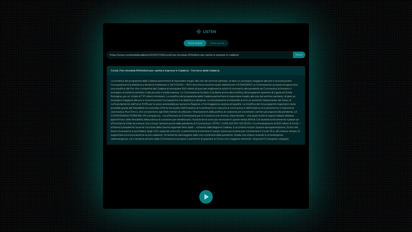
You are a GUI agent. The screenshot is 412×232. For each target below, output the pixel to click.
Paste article (217, 43)
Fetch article (195, 43)
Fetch (299, 54)
